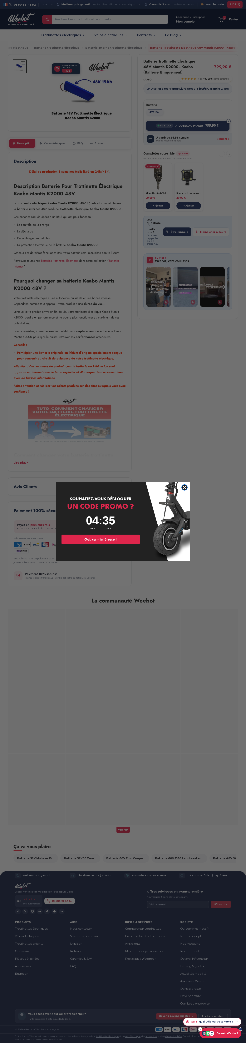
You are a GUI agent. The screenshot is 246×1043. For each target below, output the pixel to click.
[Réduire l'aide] (200, 1029)
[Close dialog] (184, 487)
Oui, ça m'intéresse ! (100, 539)
